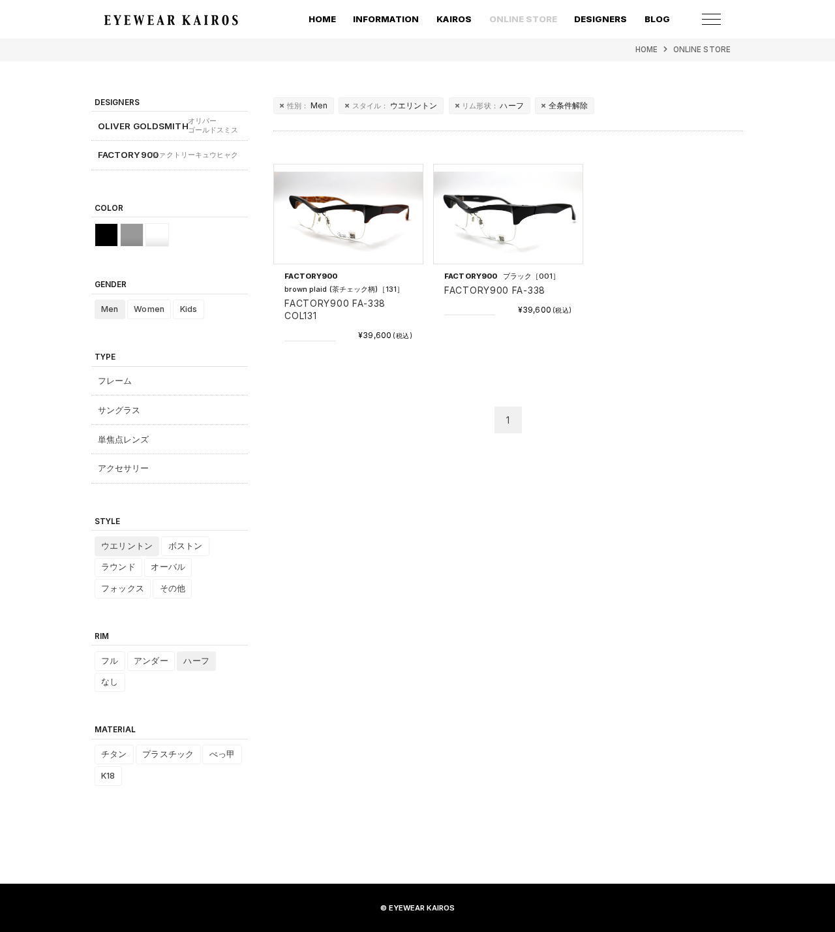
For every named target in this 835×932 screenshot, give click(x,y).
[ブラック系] (106, 235)
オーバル (168, 567)
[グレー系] (132, 235)
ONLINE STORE (702, 49)
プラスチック (168, 754)
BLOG (657, 19)
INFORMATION (386, 19)
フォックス (122, 588)
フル (109, 661)
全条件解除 (568, 105)
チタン (114, 754)
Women (149, 309)
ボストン (185, 546)
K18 (108, 776)
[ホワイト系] (157, 235)
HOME (322, 19)
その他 (172, 588)
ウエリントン (395, 105)
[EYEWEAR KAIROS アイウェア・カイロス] (171, 20)
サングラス (119, 410)
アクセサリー (123, 468)
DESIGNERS (600, 19)
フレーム (115, 380)
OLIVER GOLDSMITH (168, 125)
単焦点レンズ (123, 439)
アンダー (151, 661)
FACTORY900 (168, 154)
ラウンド (118, 567)
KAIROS (454, 19)
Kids (189, 309)
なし (109, 682)
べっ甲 (222, 754)
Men (307, 105)
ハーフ (493, 105)
